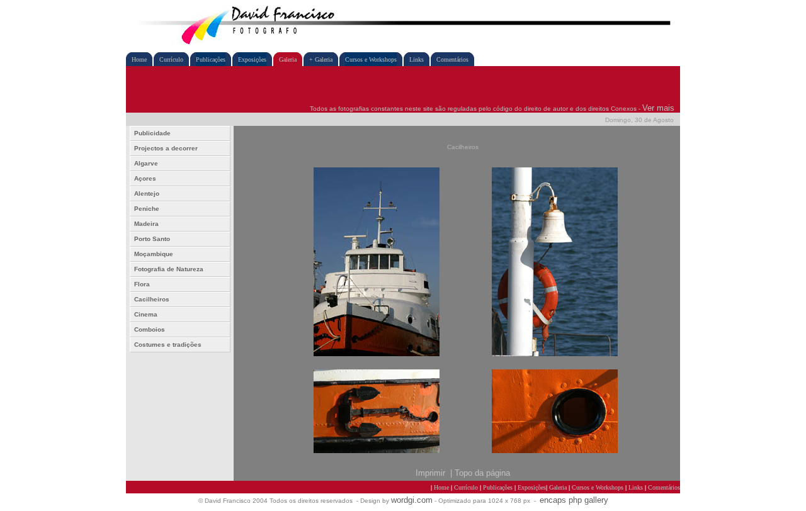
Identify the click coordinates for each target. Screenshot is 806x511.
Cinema (145, 314)
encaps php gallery (574, 500)
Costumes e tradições (168, 344)
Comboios (149, 329)
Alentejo (146, 193)
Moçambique (153, 253)
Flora (142, 284)
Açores (145, 178)
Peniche (146, 208)
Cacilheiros (151, 299)
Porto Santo (152, 238)
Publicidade (152, 133)
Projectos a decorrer (166, 148)
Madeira (146, 223)
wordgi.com (412, 500)
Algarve (146, 163)
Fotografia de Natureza (168, 269)
